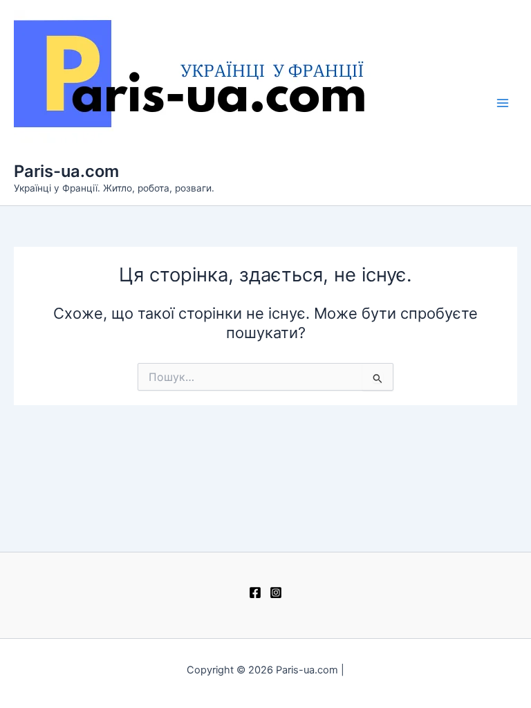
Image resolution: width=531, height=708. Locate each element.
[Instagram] (276, 592)
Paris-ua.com (66, 171)
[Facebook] (255, 592)
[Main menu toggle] (502, 103)
